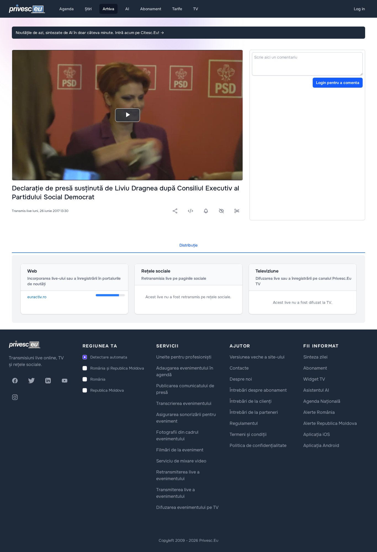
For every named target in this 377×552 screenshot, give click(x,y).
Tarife (177, 8)
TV (195, 8)
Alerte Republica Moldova (330, 423)
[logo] (24, 344)
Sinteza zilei (315, 357)
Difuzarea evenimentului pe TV (187, 507)
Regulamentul (244, 423)
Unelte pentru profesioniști (183, 357)
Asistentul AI (316, 390)
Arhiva (108, 8)
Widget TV (314, 379)
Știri (88, 8)
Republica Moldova (107, 390)
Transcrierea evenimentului (183, 403)
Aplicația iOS (316, 434)
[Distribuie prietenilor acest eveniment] (175, 211)
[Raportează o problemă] (221, 211)
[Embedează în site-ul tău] (190, 211)
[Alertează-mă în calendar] (206, 211)
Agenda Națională (321, 401)
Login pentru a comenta (337, 82)
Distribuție (188, 245)
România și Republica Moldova (117, 368)
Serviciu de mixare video (181, 461)
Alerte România (319, 412)
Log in (359, 8)
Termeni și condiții (248, 434)
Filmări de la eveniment (179, 450)
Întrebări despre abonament (258, 390)
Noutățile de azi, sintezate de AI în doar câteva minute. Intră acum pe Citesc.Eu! (90, 32)
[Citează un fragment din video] (237, 211)
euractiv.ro (36, 296)
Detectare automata (108, 357)
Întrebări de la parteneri (254, 412)
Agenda (66, 8)
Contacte (239, 368)
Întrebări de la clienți (251, 401)
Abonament (150, 8)
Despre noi (241, 379)
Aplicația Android (321, 445)
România (97, 379)
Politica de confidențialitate (258, 445)
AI (127, 8)
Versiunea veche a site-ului (257, 357)
